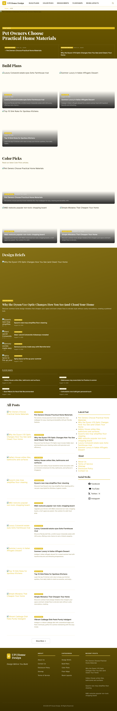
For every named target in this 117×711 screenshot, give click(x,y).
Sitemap (81, 466)
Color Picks (48, 3)
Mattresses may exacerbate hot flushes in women (79, 380)
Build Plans (34, 3)
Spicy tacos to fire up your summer (27, 359)
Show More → (41, 641)
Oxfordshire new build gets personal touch (76, 391)
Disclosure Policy (85, 468)
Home (6, 8)
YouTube (95, 489)
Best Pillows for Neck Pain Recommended (19, 391)
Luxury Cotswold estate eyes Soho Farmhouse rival (24, 100)
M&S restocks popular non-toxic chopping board (24, 234)
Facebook (95, 484)
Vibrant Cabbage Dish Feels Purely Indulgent (52, 619)
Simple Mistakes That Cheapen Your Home (79, 234)
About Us (82, 461)
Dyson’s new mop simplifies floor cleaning (30, 323)
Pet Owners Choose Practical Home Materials (29, 35)
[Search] (113, 3)
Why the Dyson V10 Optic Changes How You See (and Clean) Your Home (86, 54)
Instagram (95, 498)
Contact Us (83, 471)
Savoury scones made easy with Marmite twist (32, 347)
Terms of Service (85, 464)
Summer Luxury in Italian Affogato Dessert (77, 100)
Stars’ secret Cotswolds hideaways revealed (31, 335)
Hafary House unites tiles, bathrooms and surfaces (22, 380)
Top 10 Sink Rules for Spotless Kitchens (19, 138)
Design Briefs (63, 3)
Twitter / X (95, 493)
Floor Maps (78, 3)
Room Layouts (92, 3)
